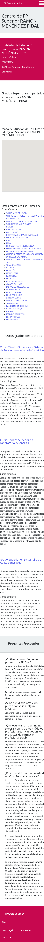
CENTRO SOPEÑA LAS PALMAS (18, 300)
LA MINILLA (10, 278)
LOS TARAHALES (13, 317)
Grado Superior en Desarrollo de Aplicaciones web (20, 561)
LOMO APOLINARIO (14, 295)
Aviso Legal (7, 930)
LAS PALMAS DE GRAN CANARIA (19, 251)
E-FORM (9, 311)
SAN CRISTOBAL (12, 303)
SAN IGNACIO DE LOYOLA (16, 213)
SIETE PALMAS (12, 319)
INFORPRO (10, 268)
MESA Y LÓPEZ (12, 273)
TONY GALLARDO (13, 265)
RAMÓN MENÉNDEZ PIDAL (17, 306)
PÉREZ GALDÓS (12, 232)
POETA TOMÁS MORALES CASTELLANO (22, 235)
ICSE (8, 240)
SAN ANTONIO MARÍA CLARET (18, 224)
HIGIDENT (10, 227)
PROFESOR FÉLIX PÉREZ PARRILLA (20, 246)
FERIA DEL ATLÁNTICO (15, 314)
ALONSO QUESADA (14, 284)
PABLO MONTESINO (14, 281)
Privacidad (26, 930)
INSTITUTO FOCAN (14, 229)
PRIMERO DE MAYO (14, 292)
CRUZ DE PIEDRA (13, 289)
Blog (4, 921)
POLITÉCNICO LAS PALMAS (17, 237)
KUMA (8, 243)
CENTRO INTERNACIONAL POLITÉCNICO (22, 221)
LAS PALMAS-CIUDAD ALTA (17, 287)
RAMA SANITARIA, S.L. (15, 308)
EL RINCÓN (10, 270)
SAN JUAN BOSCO (13, 298)
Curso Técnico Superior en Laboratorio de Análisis (16, 441)
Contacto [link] (6, 937)
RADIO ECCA (11, 276)
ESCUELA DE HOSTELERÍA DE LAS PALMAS (23, 248)
